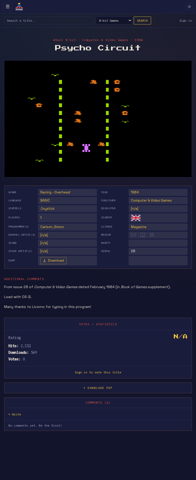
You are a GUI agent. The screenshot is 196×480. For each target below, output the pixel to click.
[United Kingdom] (136, 218)
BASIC (45, 200)
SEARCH (142, 20)
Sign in (185, 20)
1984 (135, 192)
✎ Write (14, 414)
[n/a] (134, 208)
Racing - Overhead (55, 192)
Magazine (138, 227)
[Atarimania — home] (19, 7)
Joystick (47, 208)
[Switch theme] (189, 6)
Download (56, 260)
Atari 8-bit (64, 40)
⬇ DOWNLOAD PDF (98, 388)
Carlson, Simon (52, 227)
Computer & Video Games (151, 200)
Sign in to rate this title (98, 372)
